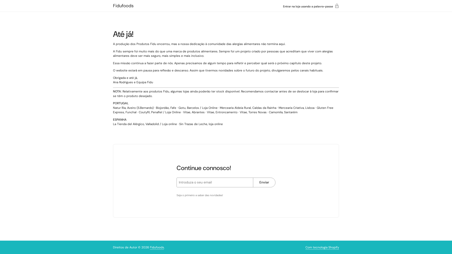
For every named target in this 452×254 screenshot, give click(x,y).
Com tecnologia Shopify (322, 247)
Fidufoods (123, 6)
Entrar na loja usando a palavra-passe (308, 6)
